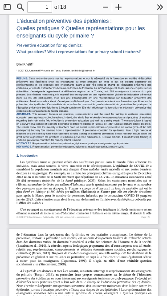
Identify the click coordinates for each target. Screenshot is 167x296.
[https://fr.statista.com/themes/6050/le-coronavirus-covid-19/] (123, 195)
